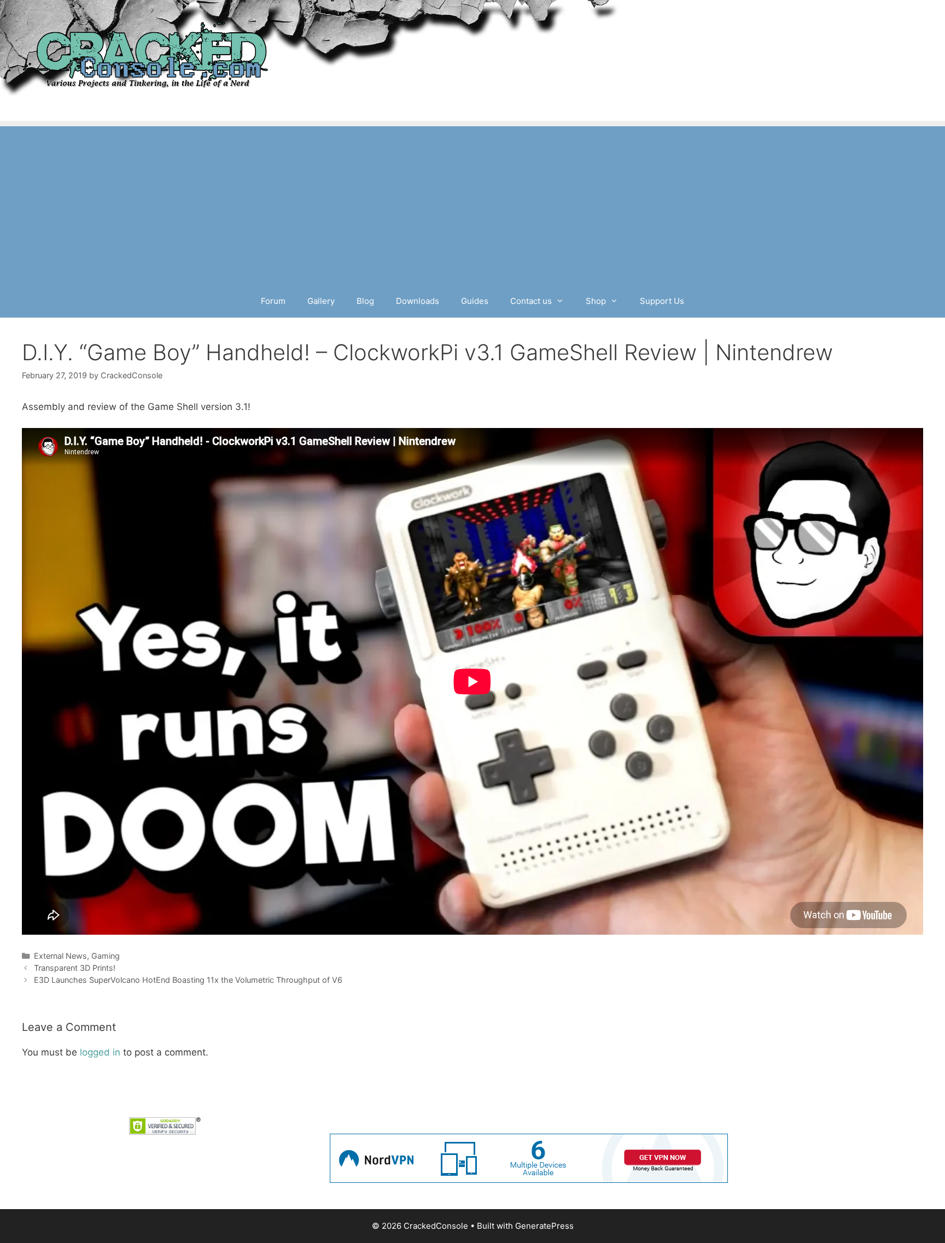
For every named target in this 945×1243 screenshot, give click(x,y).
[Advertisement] (472, 202)
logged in (100, 1052)
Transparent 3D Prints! (74, 967)
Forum (273, 301)
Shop (596, 301)
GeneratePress (544, 1226)
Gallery (321, 301)
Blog (365, 301)
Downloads (417, 301)
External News (60, 955)
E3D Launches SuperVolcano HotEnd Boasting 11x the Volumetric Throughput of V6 (188, 979)
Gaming (105, 955)
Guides (474, 301)
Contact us (531, 301)
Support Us (662, 301)
